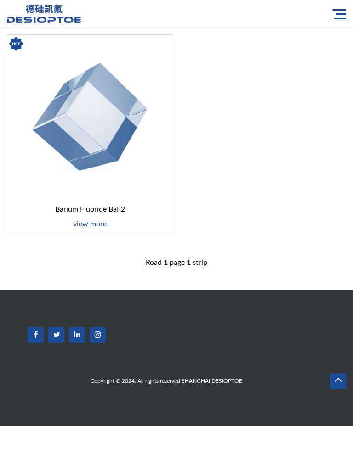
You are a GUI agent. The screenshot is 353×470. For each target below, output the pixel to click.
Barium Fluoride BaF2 (90, 209)
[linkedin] (77, 335)
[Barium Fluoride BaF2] (90, 117)
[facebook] (36, 335)
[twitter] (56, 335)
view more (90, 224)
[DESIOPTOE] (48, 13)
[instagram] (98, 335)
